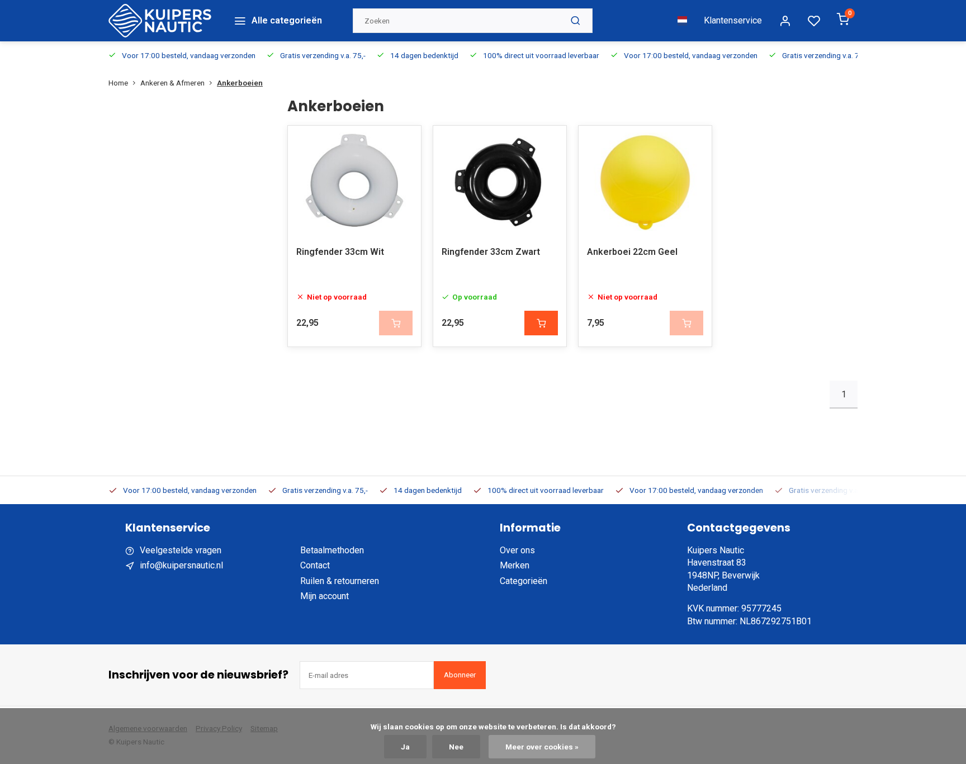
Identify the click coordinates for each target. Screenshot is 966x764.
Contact (315, 565)
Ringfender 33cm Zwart (491, 251)
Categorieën (523, 581)
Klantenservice (733, 20)
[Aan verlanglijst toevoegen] (404, 142)
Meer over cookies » (542, 746)
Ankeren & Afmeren (172, 82)
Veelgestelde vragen (180, 550)
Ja (405, 746)
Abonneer (460, 675)
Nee (456, 746)
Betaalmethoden (332, 550)
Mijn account (324, 596)
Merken (514, 565)
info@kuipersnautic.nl (181, 565)
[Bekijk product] (541, 323)
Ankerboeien (240, 82)
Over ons (517, 550)
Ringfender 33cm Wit (340, 251)
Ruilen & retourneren (339, 581)
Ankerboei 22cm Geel (632, 251)
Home (118, 82)
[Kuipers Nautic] (159, 20)
